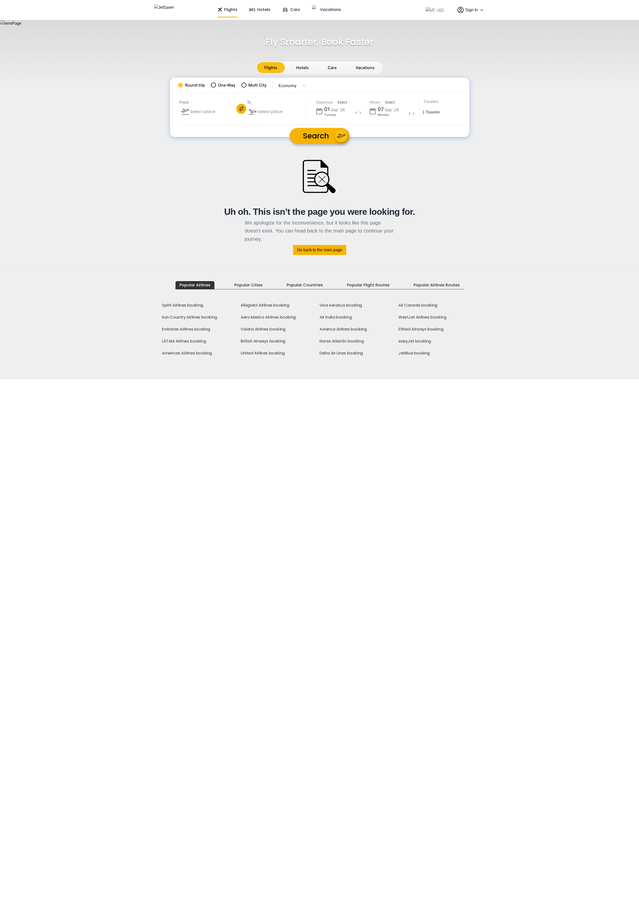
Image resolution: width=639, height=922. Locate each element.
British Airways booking (263, 341)
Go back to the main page (319, 250)
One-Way (226, 85)
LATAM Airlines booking (184, 341)
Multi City (257, 85)
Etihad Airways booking (420, 329)
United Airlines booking (263, 353)
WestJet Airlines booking (422, 317)
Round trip (195, 85)
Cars (332, 67)
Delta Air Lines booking (341, 353)
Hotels (302, 67)
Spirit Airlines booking (182, 305)
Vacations (365, 67)
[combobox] (216, 112)
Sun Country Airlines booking (189, 317)
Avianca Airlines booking (343, 329)
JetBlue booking (414, 353)
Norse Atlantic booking (342, 341)
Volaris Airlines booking (263, 329)
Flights (270, 67)
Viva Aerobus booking (341, 305)
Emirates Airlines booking (186, 329)
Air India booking (336, 317)
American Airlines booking (187, 353)
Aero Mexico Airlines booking (268, 317)
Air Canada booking (417, 305)
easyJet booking (414, 341)
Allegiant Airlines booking (265, 305)
